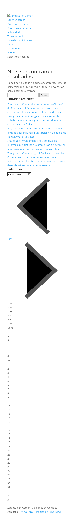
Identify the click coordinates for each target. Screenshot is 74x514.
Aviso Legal (27, 511)
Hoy (9, 238)
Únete (10, 44)
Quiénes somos (16, 19)
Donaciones (14, 48)
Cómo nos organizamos (20, 28)
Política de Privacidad (48, 511)
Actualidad (13, 32)
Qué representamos (18, 24)
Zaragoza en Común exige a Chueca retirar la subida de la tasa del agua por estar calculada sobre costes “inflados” (34, 120)
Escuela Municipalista (20, 40)
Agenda (11, 52)
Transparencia (15, 36)
